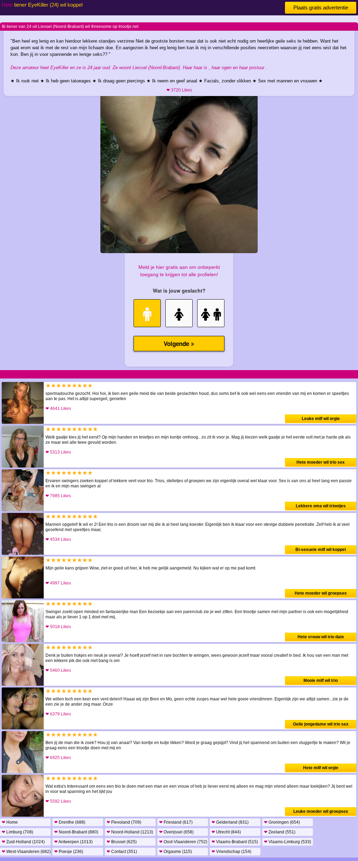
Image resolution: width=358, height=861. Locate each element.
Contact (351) (122, 851)
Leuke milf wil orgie (321, 418)
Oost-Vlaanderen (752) (183, 841)
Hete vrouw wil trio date (321, 636)
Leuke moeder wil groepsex (320, 811)
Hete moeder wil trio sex (320, 462)
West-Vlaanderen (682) (26, 851)
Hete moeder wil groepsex (321, 593)
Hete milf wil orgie (320, 767)
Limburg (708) (17, 832)
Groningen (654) (282, 822)
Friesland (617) (176, 822)
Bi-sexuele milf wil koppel (320, 549)
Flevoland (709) (124, 822)
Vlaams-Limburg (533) (287, 841)
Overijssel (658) (176, 832)
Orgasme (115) (175, 851)
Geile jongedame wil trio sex (321, 724)
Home (10, 822)
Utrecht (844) (226, 832)
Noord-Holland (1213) (130, 832)
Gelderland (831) (230, 822)
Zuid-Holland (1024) (23, 841)
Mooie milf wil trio (320, 680)
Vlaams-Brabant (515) (235, 841)
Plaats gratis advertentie (320, 7)
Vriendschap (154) (231, 851)
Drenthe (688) (69, 822)
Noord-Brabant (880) (76, 832)
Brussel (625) (122, 841)
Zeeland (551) (279, 832)
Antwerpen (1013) (73, 841)
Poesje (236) (68, 851)
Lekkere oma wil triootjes (321, 505)
